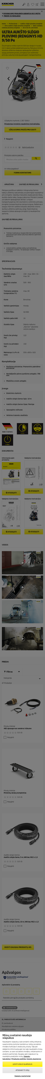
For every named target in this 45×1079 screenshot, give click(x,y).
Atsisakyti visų (23, 1070)
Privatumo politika (18, 1059)
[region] (22, 1055)
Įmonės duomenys (34, 1059)
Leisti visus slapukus (22, 1064)
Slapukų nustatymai (22, 1076)
